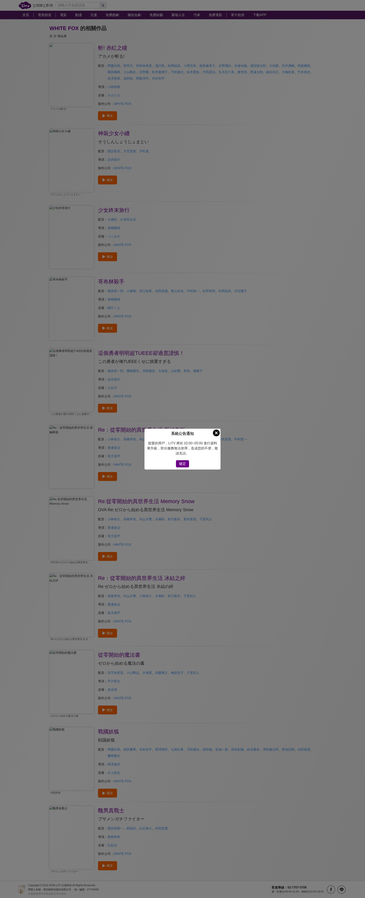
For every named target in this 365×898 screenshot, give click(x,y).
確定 (182, 463)
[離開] (216, 433)
